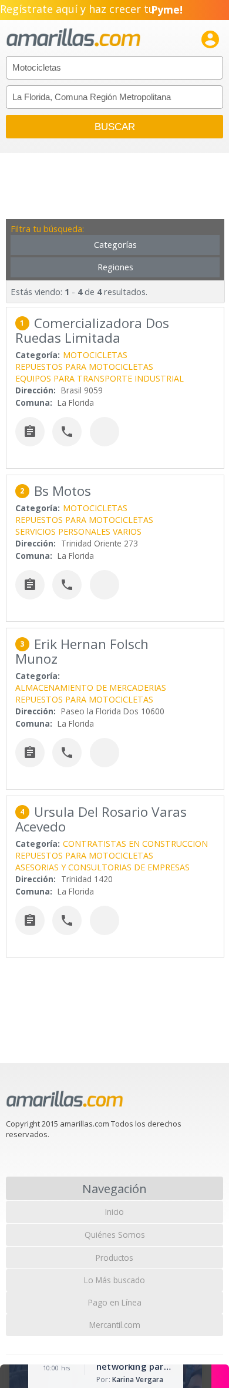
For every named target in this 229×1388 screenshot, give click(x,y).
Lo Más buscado (114, 1280)
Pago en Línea (115, 1302)
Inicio (114, 1211)
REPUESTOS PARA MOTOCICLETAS (84, 366)
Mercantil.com (114, 1324)
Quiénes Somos (115, 1234)
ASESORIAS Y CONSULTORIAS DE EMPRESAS (102, 867)
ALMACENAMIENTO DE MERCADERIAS (90, 687)
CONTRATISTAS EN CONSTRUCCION (135, 843)
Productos (114, 1257)
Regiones (115, 267)
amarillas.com (73, 38)
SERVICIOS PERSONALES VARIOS (78, 531)
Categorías (115, 244)
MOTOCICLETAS (95, 354)
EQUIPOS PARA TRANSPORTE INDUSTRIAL (99, 378)
